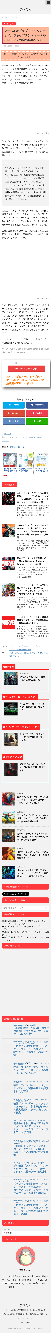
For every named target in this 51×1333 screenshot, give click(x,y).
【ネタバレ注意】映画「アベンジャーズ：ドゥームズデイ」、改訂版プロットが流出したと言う (32, 873)
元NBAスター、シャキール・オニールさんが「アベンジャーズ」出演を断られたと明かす (33, 837)
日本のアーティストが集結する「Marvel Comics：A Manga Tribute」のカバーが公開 (31, 561)
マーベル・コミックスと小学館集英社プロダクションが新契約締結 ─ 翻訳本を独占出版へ (32, 620)
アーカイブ (7, 1229)
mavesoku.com (17, 447)
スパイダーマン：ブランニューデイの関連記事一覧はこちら (32, 737)
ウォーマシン (10, 437)
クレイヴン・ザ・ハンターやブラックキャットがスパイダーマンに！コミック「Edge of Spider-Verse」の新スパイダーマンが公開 (32, 531)
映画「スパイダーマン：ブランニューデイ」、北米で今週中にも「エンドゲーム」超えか (32, 800)
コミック (7, 434)
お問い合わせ (25, 1322)
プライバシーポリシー (25, 1318)
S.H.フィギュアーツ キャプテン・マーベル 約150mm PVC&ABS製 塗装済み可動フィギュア (25, 379)
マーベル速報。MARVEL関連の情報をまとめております (25, 1310)
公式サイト (17, 339)
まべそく (25, 9)
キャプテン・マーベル (24, 437)
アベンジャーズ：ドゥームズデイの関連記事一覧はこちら (32, 707)
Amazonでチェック (26, 368)
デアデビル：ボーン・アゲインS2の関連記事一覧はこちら (32, 767)
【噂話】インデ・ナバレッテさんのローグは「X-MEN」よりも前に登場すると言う (33, 855)
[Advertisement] (25, 108)
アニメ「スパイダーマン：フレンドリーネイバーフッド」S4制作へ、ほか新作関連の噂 (32, 818)
